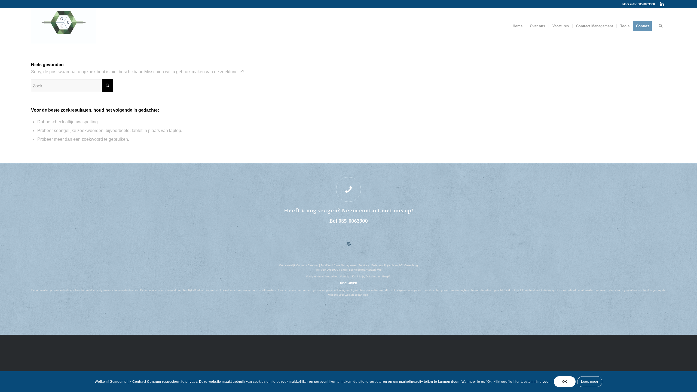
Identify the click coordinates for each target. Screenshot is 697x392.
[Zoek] (660, 26)
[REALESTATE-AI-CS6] (63, 26)
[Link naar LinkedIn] (662, 4)
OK (564, 382)
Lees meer (589, 382)
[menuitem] (517, 26)
